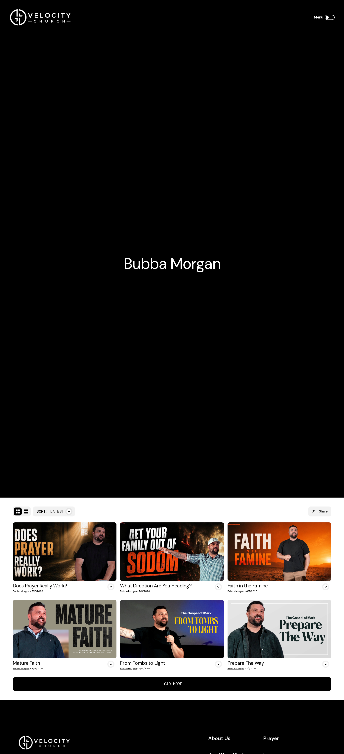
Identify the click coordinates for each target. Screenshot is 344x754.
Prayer (271, 738)
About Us (219, 738)
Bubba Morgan (21, 591)
